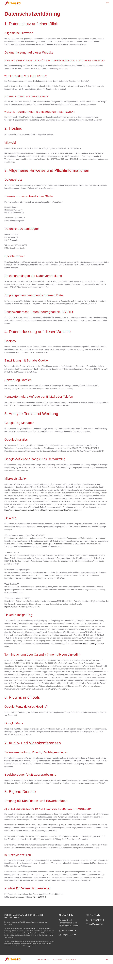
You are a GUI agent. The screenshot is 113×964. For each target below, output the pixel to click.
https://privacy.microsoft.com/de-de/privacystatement (61, 510)
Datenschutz (42, 959)
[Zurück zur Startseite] (12, 3)
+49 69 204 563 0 (39, 897)
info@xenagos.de (17, 897)
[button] (107, 3)
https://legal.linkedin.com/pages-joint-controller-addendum (49, 544)
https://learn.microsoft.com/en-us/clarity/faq (21, 510)
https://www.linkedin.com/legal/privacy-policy (21, 607)
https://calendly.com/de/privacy (56, 689)
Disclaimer (71, 959)
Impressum (57, 959)
